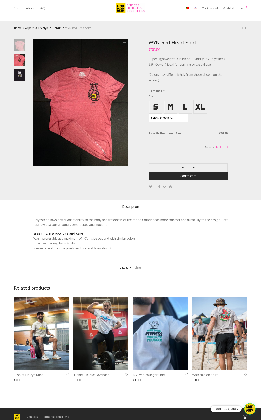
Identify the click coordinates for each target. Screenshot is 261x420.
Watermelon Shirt (205, 375)
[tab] (131, 207)
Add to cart (188, 176)
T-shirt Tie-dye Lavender (91, 375)
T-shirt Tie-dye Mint (28, 375)
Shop (17, 8)
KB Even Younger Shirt (149, 375)
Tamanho (157, 91)
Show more (39, 379)
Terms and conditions (55, 416)
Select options (21, 379)
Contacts (32, 416)
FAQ (42, 8)
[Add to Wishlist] (152, 186)
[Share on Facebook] (159, 187)
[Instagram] (245, 416)
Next (125, 102)
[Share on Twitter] (164, 187)
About (30, 8)
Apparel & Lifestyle (37, 28)
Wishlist (228, 8)
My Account (210, 8)
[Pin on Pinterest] (171, 187)
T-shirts (57, 28)
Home (18, 28)
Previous (35, 102)
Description (130, 207)
